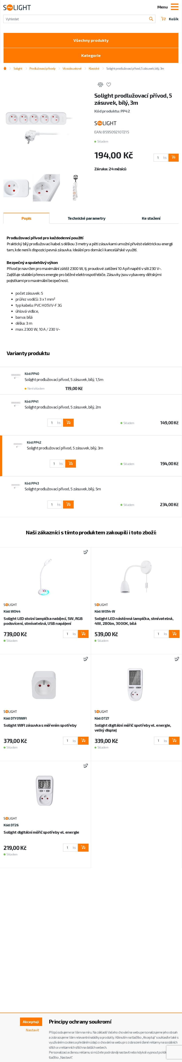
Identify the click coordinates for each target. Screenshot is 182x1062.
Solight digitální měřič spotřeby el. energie (41, 832)
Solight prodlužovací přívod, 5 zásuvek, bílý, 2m (63, 406)
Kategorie (91, 55)
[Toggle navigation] (175, 7)
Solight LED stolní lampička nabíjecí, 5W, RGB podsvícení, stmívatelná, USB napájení (43, 621)
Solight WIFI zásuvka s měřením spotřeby (40, 725)
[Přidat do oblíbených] (108, 85)
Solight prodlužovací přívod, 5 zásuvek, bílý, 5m (63, 488)
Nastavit (32, 1030)
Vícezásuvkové (72, 68)
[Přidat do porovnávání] (100, 85)
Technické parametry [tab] (86, 218)
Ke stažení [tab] (151, 218)
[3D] (84, 552)
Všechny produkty (91, 40)
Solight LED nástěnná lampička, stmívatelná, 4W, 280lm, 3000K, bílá (134, 621)
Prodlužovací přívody (42, 68)
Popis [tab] (26, 218)
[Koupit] (173, 158)
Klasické (94, 68)
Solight (18, 68)
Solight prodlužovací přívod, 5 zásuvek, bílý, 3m (65, 447)
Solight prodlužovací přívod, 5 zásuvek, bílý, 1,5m (64, 379)
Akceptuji (31, 1022)
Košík (173, 19)
